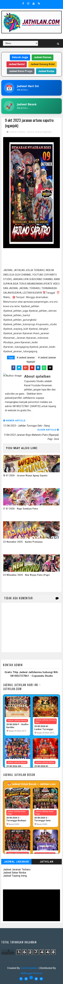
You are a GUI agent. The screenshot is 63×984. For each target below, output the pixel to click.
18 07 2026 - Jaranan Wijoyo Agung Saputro (25, 475)
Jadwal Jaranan (17, 131)
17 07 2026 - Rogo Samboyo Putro (20, 508)
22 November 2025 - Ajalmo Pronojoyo (23, 541)
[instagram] (28, 3)
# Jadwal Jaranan (26, 357)
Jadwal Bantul (17, 64)
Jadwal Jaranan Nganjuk (39, 131)
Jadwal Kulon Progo (20, 71)
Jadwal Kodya (46, 71)
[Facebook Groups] (31, 977)
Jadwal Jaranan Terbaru (16, 869)
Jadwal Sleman (42, 57)
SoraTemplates (29, 968)
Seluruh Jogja (20, 57)
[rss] (39, 3)
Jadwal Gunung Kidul (42, 64)
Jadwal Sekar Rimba (14, 872)
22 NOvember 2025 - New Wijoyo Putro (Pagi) (26, 574)
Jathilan (47, 861)
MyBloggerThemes (31, 973)
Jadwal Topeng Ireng (15, 875)
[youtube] (34, 3)
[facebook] (23, 3)
